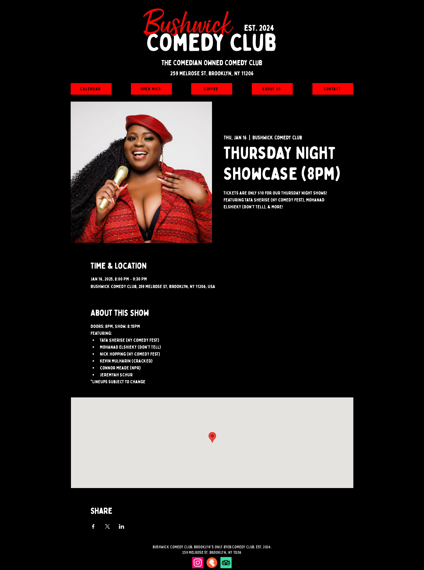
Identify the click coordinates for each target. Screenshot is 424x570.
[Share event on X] (107, 526)
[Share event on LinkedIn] (121, 526)
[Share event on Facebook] (93, 526)
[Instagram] (197, 562)
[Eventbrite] (211, 562)
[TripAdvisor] (226, 562)
